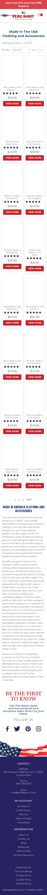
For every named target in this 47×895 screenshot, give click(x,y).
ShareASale (23, 823)
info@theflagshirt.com (23, 793)
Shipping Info (23, 868)
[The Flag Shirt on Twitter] (17, 731)
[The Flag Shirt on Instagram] (38, 731)
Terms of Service (23, 872)
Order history (23, 810)
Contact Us (23, 839)
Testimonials (23, 851)
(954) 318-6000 (23, 784)
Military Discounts (23, 855)
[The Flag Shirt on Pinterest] (28, 731)
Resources (23, 847)
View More (12, 103)
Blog (23, 843)
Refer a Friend (23, 819)
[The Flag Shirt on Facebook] (7, 731)
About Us (24, 835)
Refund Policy (23, 884)
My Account (23, 806)
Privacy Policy (23, 876)
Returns (23, 815)
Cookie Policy (23, 880)
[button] (10, 93)
